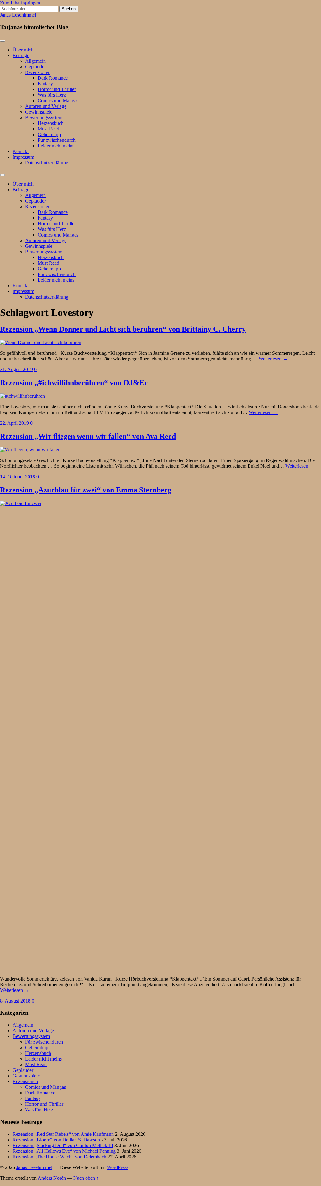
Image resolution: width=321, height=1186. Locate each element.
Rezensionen (37, 72)
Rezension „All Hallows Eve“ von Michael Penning (64, 1151)
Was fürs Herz (52, 95)
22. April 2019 (14, 423)
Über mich (23, 49)
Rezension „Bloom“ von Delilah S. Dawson (56, 1139)
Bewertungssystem (43, 117)
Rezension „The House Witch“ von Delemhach (59, 1156)
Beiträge (21, 55)
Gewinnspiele (38, 111)
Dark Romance (53, 78)
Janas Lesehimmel (18, 15)
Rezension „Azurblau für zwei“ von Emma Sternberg (85, 490)
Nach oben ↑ (86, 1178)
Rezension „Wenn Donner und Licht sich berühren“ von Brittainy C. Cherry (123, 329)
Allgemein (35, 61)
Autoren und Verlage (45, 106)
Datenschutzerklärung (46, 162)
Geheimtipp (49, 134)
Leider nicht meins (56, 145)
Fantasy (45, 83)
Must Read (48, 128)
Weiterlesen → (273, 358)
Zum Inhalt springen (20, 2)
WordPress (117, 1167)
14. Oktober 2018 (17, 476)
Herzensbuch (51, 123)
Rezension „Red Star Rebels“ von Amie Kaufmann (63, 1134)
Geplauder (35, 66)
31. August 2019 (16, 369)
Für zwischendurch (57, 140)
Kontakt (21, 151)
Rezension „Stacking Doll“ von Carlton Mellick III (63, 1145)
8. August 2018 (15, 1000)
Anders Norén (52, 1178)
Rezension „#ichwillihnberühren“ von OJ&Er (74, 383)
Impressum (23, 157)
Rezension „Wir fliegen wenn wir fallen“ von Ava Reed (88, 436)
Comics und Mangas (58, 100)
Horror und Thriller (57, 89)
